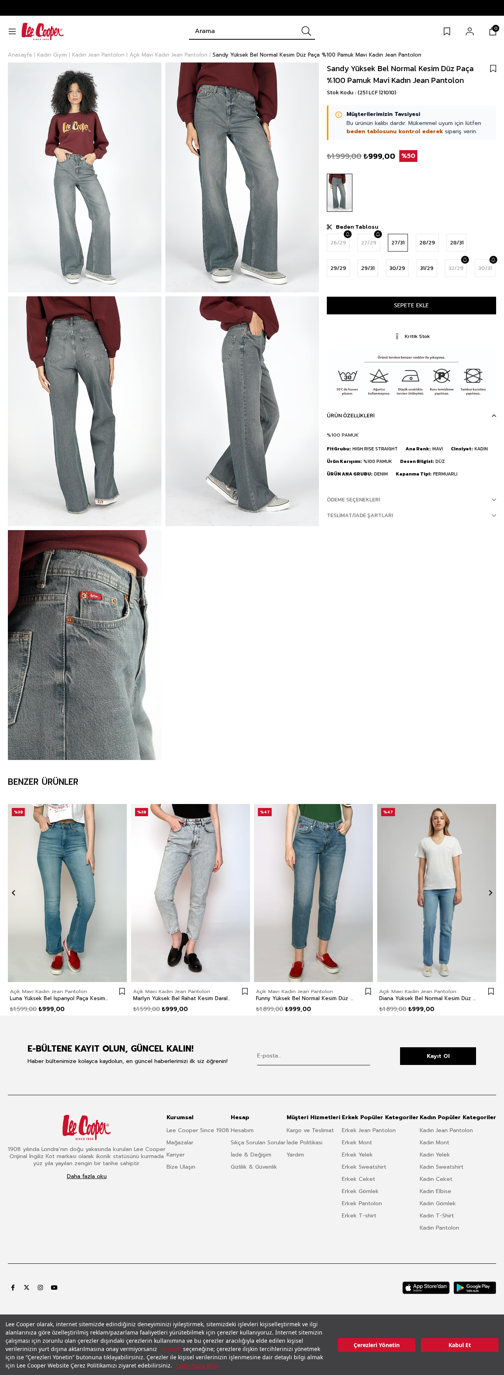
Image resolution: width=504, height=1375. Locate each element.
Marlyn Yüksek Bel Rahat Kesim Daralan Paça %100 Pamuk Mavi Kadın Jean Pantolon (183, 998)
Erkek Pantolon (362, 1203)
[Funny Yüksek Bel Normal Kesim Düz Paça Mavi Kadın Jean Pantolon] (313, 893)
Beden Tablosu (357, 227)
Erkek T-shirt (359, 1216)
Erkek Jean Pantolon (369, 1130)
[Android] (475, 1287)
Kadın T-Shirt (437, 1216)
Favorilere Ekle (122, 991)
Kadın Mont (434, 1142)
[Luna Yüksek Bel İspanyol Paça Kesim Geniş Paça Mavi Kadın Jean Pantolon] (67, 893)
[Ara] (306, 31)
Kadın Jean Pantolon (446, 1130)
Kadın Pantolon (439, 1228)
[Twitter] (27, 1287)
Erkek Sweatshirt (364, 1167)
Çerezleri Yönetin (377, 1345)
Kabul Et (459, 1345)
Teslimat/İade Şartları (360, 515)
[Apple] (426, 1287)
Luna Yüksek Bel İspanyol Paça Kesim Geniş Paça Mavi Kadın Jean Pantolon (59, 998)
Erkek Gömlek (360, 1191)
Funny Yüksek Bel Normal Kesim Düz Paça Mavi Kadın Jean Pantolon (306, 998)
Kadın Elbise (435, 1191)
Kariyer (176, 1155)
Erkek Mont (357, 1142)
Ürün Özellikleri (350, 415)
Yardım (295, 1155)
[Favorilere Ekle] (493, 68)
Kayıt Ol (438, 1056)
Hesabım (242, 1130)
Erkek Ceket (358, 1179)
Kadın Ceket (436, 1179)
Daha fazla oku (87, 1176)
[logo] (86, 1127)
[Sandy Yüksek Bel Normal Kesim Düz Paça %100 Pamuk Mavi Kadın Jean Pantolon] (339, 193)
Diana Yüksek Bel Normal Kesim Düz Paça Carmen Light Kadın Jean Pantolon (429, 998)
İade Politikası (304, 1142)
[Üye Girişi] (470, 31)
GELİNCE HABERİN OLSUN (347, 234)
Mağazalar (180, 1142)
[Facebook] (13, 1287)
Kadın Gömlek (438, 1203)
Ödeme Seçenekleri (353, 500)
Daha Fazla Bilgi (197, 1365)
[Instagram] (40, 1287)
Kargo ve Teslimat (310, 1130)
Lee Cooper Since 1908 (198, 1130)
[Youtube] (54, 1287)
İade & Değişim (251, 1155)
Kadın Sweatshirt (441, 1167)
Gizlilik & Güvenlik (254, 1167)
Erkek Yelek (357, 1155)
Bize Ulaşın (181, 1167)
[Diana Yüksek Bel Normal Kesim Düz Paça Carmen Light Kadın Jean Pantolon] (437, 893)
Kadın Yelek (435, 1155)
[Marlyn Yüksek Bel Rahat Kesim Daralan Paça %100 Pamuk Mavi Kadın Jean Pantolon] (190, 893)
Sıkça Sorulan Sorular (258, 1142)
